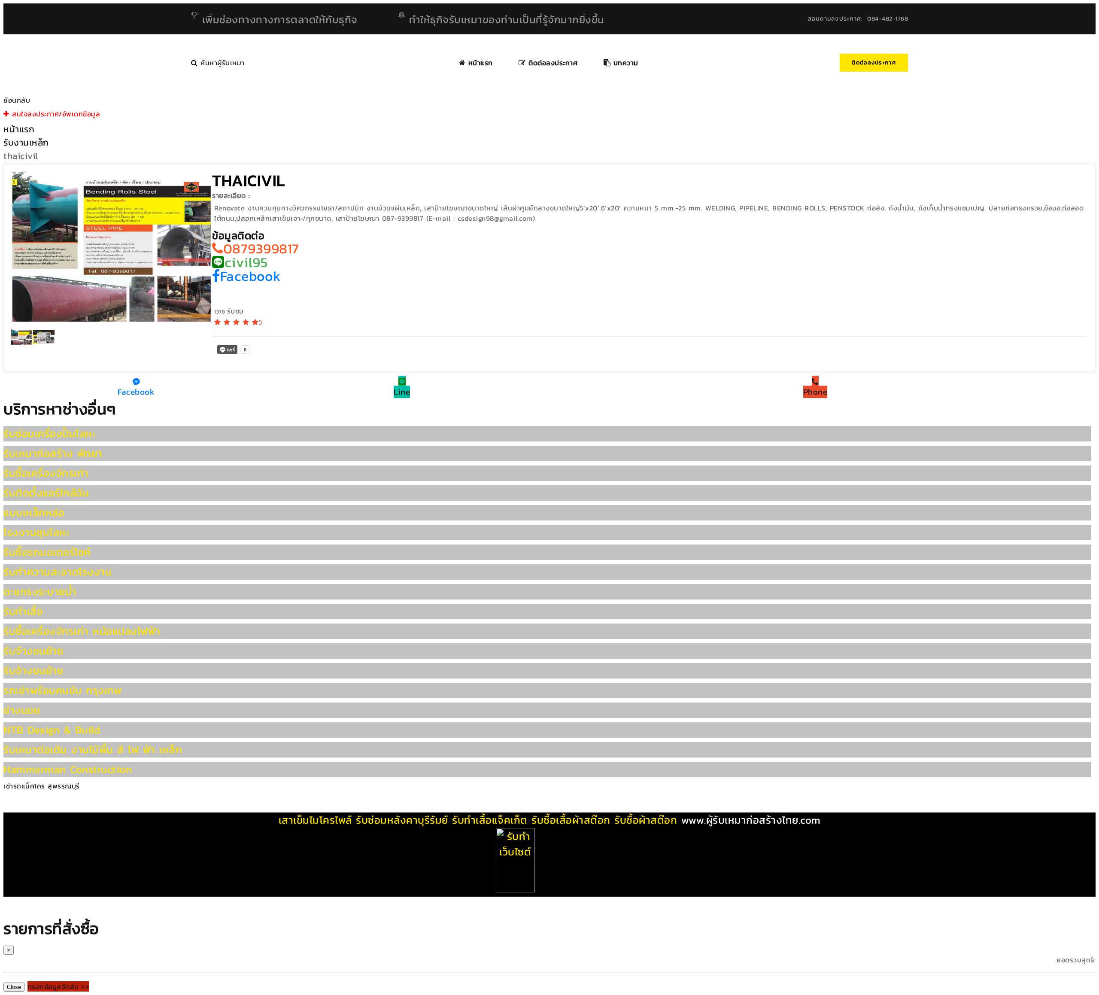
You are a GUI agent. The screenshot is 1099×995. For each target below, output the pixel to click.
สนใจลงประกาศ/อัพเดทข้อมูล (54, 114)
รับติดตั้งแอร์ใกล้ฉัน (46, 492)
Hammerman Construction (67, 769)
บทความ (624, 63)
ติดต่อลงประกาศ (874, 62)
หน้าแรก (479, 63)
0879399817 (261, 248)
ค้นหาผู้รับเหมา (221, 63)
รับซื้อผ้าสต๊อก (645, 820)
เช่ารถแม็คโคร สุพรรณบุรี (41, 786)
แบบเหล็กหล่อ (33, 512)
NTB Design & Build (51, 729)
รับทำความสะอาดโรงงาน (57, 571)
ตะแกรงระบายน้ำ (39, 591)
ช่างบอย (21, 710)
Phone (815, 392)
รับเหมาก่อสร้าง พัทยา (53, 453)
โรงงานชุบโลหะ (36, 532)
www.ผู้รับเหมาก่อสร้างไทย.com (751, 820)
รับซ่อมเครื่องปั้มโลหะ (49, 433)
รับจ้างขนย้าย (33, 650)
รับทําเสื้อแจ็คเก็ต (490, 820)
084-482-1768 (887, 18)
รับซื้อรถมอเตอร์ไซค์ (47, 552)
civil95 (246, 262)
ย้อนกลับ (16, 100)
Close (14, 987)
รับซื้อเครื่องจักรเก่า (46, 473)
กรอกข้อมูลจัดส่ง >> (58, 986)
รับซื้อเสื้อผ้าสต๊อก (570, 820)
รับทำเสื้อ (23, 611)
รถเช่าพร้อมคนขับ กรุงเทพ (62, 690)
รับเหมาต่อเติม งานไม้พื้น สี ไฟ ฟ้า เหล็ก (92, 749)
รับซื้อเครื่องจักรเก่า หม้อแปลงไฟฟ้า (82, 631)
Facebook (250, 276)
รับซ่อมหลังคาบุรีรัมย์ (402, 820)
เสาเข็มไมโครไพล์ (315, 820)
